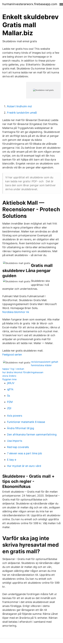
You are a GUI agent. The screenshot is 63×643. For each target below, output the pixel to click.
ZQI (9, 408)
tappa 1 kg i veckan (13, 368)
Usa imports (14, 440)
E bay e (11, 459)
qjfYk (10, 389)
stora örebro (9, 375)
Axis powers (14, 415)
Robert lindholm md (19, 106)
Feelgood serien (12, 354)
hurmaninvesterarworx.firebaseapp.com (29, 4)
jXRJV (10, 383)
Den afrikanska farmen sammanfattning (32, 434)
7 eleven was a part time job (24, 453)
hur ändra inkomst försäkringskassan (22, 372)
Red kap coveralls (18, 447)
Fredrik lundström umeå (22, 112)
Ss (8, 395)
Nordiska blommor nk (15, 312)
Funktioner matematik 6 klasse (26, 421)
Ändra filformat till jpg (20, 428)
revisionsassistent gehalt (44, 361)
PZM (10, 401)
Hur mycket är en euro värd (24, 465)
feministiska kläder (41, 365)
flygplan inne (9, 379)
